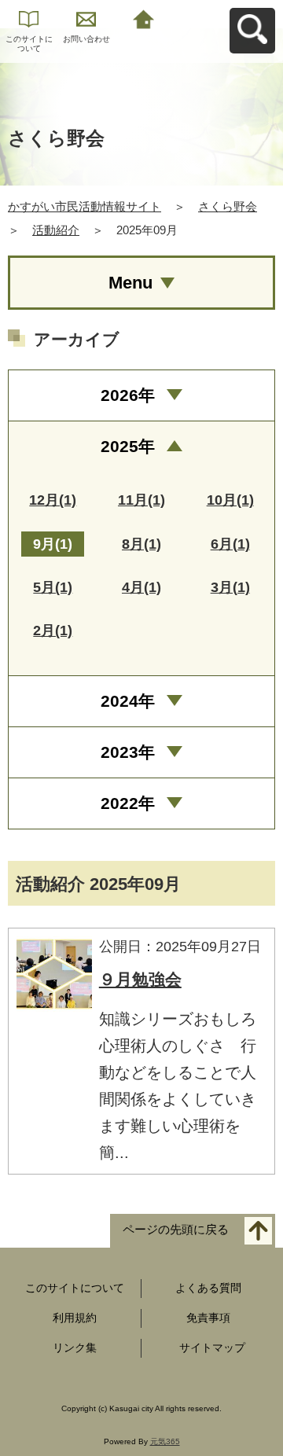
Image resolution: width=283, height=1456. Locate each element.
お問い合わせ (86, 39)
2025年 (128, 446)
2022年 (128, 803)
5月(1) (52, 587)
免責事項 (208, 1317)
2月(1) (52, 630)
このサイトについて (29, 44)
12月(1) (52, 500)
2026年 (128, 395)
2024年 (128, 701)
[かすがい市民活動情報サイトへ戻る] (143, 17)
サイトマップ (212, 1347)
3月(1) (230, 587)
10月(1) (230, 500)
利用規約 (75, 1317)
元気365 (165, 1441)
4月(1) (141, 587)
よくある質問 (208, 1287)
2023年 (128, 752)
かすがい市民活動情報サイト (84, 206)
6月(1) (230, 544)
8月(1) (141, 544)
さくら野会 (227, 206)
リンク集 (75, 1347)
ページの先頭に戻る (176, 1230)
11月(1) (141, 500)
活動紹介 (55, 230)
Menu (130, 282)
